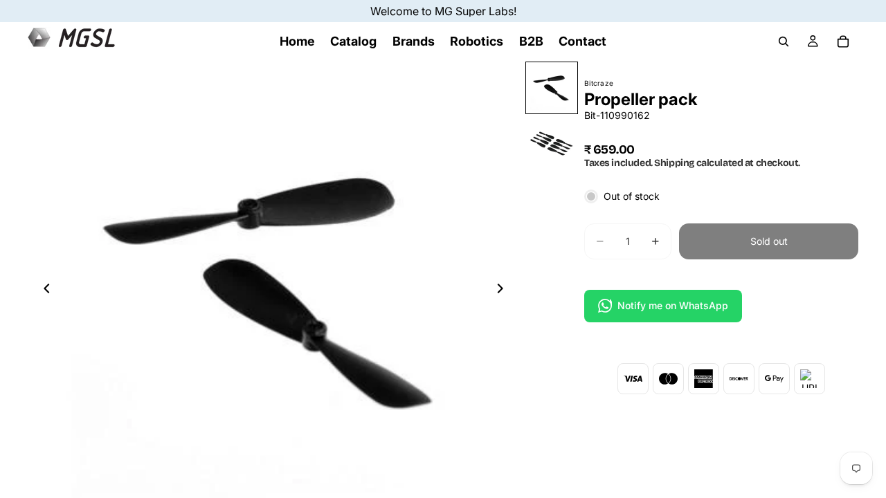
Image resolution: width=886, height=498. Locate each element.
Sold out (769, 241)
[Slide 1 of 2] (552, 88)
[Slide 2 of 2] (552, 143)
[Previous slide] (43, 290)
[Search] (783, 41)
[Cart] (843, 41)
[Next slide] (504, 290)
